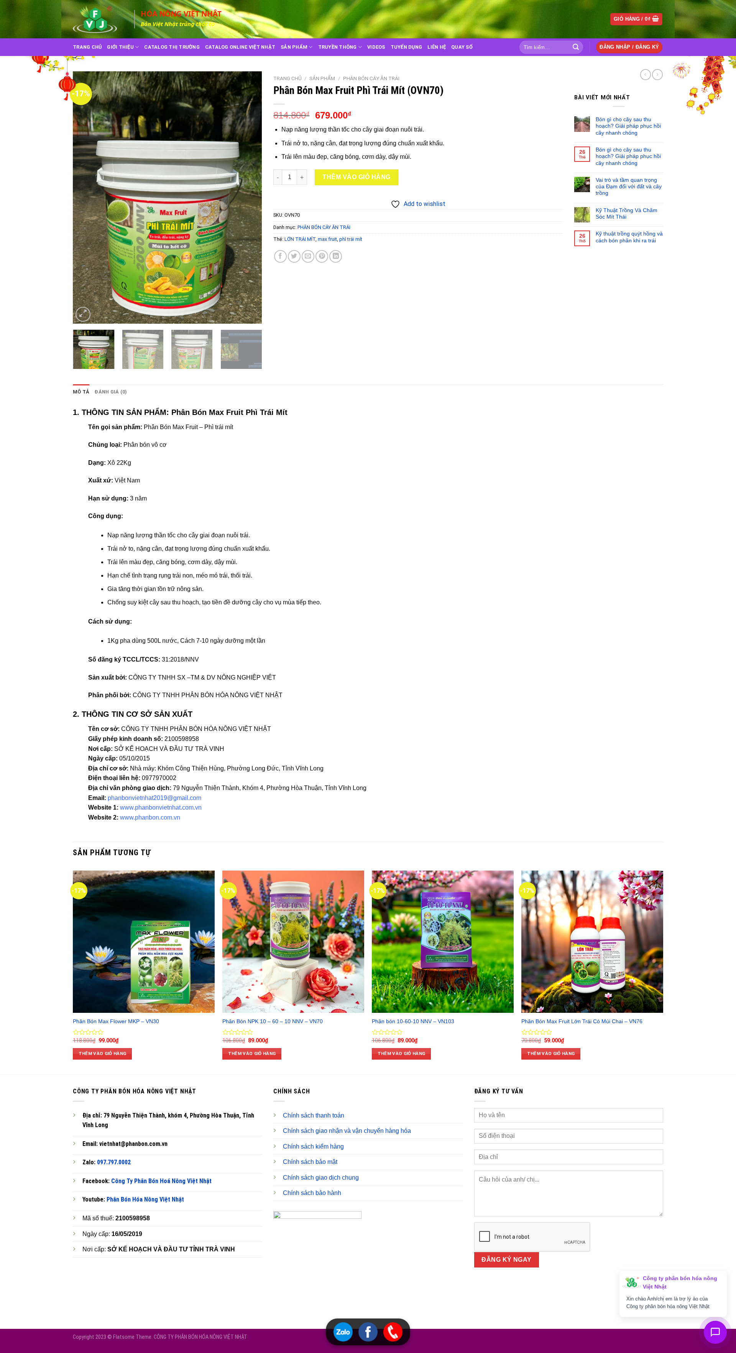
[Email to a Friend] (308, 256)
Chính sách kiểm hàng (313, 1146)
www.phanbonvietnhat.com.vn (161, 807)
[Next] (248, 197)
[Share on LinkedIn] (335, 256)
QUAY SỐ (462, 47)
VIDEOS (376, 47)
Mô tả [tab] (81, 392)
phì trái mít (350, 239)
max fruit (327, 239)
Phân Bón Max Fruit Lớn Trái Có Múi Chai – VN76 (581, 1021)
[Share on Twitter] (294, 256)
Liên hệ (436, 47)
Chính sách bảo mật (310, 1162)
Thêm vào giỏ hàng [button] (103, 1053)
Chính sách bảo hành (312, 1193)
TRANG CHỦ (87, 47)
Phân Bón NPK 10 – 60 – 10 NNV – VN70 (272, 1021)
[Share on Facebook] (280, 256)
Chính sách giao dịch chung (321, 1177)
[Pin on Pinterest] (321, 256)
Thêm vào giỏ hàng (356, 177)
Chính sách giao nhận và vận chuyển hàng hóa (347, 1131)
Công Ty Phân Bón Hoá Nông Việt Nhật (161, 1181)
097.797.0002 (114, 1162)
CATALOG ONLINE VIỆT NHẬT (240, 47)
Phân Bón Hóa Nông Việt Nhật (145, 1199)
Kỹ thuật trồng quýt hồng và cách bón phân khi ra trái (629, 236)
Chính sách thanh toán (313, 1115)
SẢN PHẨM (294, 47)
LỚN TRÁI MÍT (299, 239)
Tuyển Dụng (406, 47)
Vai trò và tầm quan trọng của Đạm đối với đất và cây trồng (629, 186)
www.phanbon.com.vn (150, 817)
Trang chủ (287, 78)
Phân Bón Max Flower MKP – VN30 (116, 1021)
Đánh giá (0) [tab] (111, 392)
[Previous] (86, 197)
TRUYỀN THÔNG (337, 47)
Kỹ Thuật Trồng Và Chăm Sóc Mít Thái (626, 213)
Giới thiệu (120, 47)
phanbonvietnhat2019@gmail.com (154, 798)
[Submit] (575, 47)
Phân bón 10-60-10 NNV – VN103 (413, 1021)
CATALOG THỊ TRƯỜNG (172, 47)
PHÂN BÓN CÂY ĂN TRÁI (371, 78)
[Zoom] (83, 314)
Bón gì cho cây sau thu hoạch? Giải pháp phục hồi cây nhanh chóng (628, 126)
